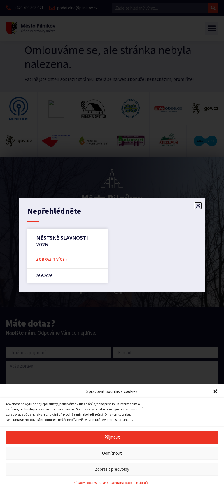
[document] (112, 245)
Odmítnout (112, 453)
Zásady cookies (85, 482)
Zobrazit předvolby (112, 469)
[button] (215, 391)
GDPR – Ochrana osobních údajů (123, 482)
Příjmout (112, 437)
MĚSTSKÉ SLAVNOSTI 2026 (62, 241)
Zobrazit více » (51, 259)
